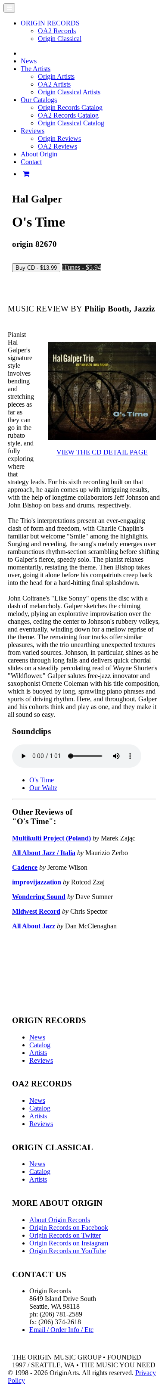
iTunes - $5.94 (81, 267)
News (29, 61)
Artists (38, 1052)
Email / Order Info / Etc (61, 1329)
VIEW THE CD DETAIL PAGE (102, 452)
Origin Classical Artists (69, 92)
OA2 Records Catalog (68, 115)
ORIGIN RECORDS (50, 23)
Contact (31, 161)
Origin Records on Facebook (68, 1227)
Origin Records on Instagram (68, 1243)
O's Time (41, 780)
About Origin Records (59, 1219)
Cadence (24, 867)
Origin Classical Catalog (71, 123)
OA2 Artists (54, 84)
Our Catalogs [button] (39, 99)
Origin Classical (59, 38)
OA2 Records (57, 30)
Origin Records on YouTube (67, 1250)
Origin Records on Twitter (65, 1235)
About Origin (39, 154)
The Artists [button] (35, 68)
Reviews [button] (32, 130)
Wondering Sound (38, 896)
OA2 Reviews (57, 146)
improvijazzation (36, 882)
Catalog (39, 1045)
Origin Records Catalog (70, 107)
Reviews (41, 1060)
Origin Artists (56, 76)
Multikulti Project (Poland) (51, 838)
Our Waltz (43, 787)
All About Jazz (33, 926)
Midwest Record (36, 911)
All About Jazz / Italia (43, 852)
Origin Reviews (59, 138)
